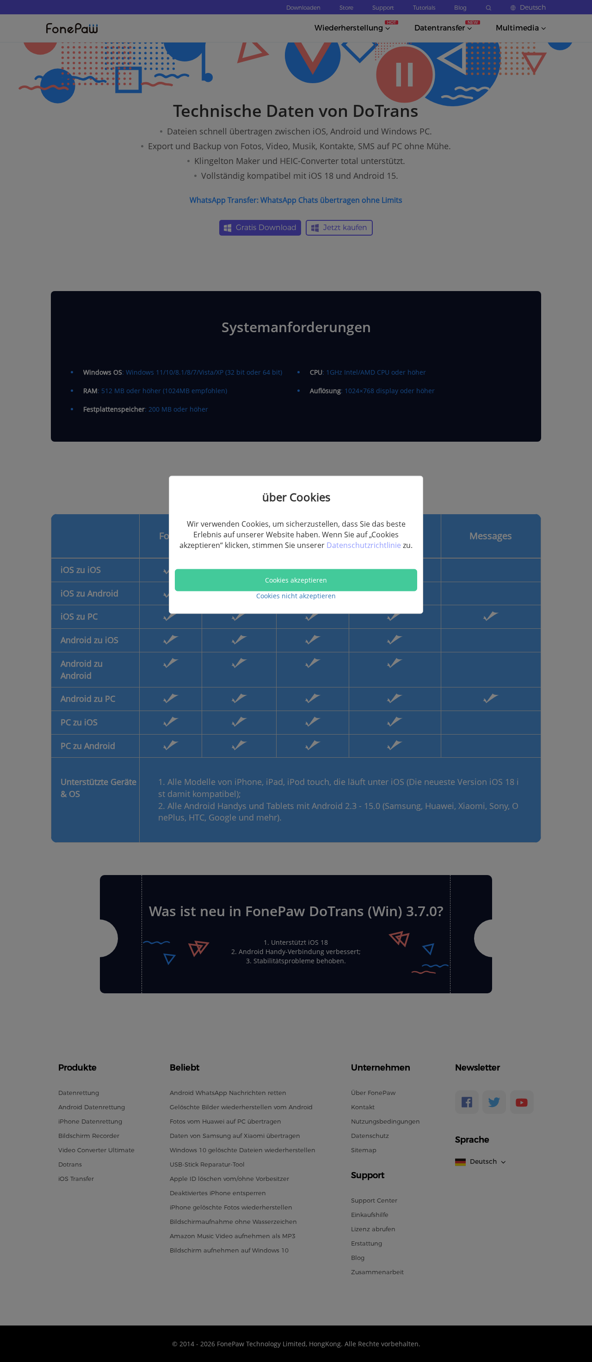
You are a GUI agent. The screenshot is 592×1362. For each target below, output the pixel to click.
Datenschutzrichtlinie (365, 545)
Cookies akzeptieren (296, 580)
